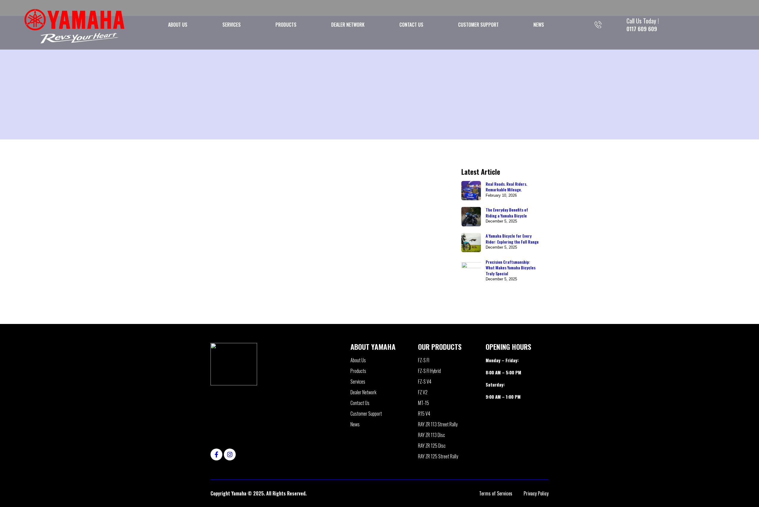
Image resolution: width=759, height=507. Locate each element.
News (538, 24)
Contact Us (411, 24)
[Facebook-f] (216, 454)
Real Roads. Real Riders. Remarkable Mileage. (506, 187)
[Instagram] (230, 454)
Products (285, 24)
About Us (177, 24)
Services (231, 24)
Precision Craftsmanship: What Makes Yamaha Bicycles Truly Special (510, 267)
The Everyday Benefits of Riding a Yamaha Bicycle (507, 212)
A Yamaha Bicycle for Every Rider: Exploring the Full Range (512, 239)
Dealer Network (347, 24)
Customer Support (478, 24)
